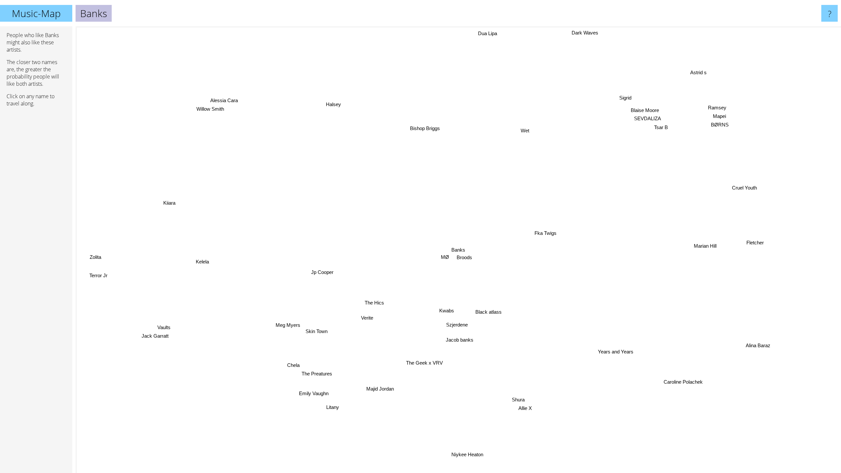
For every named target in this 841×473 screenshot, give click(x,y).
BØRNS (719, 125)
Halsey (333, 104)
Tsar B (662, 128)
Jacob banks (455, 339)
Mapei (721, 117)
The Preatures (314, 372)
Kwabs (445, 310)
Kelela (201, 267)
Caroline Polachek (691, 378)
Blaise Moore (649, 111)
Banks (458, 250)
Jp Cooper (321, 271)
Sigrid (625, 97)
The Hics (373, 302)
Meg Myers (292, 328)
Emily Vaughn (316, 393)
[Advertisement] (36, 212)
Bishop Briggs (425, 128)
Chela (291, 364)
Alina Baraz (755, 347)
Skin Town (320, 332)
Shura (511, 402)
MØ (443, 245)
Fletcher (755, 239)
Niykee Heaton (475, 455)
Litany (330, 406)
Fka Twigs (545, 233)
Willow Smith (215, 106)
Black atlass (488, 311)
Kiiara (171, 198)
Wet (522, 131)
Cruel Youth (741, 182)
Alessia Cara (226, 97)
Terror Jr (96, 272)
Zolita (94, 264)
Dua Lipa (490, 33)
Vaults (164, 328)
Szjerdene (457, 324)
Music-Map (36, 13)
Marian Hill (704, 248)
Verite (367, 317)
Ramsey (718, 108)
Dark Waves (587, 33)
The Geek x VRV (422, 362)
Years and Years (611, 353)
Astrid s (700, 74)
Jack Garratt (156, 337)
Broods (463, 257)
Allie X (535, 404)
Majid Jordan (367, 387)
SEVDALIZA (648, 120)
